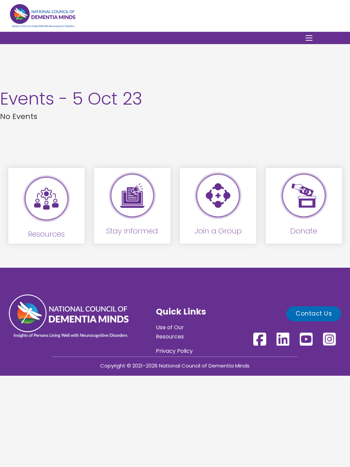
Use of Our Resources (170, 332)
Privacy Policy (174, 351)
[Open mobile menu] (309, 38)
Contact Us (314, 314)
